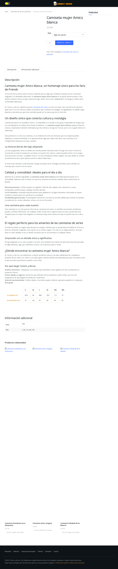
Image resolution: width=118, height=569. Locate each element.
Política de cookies (62, 563)
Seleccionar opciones (15, 532)
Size (49, 33)
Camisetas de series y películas (20, 12)
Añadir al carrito (64, 42)
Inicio (6, 12)
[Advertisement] (101, 53)
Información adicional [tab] (30, 69)
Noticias (16, 551)
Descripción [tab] (11, 69)
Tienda (40, 551)
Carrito (56, 551)
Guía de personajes (28, 551)
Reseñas (8, 551)
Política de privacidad (76, 563)
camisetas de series (40, 107)
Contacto (48, 551)
